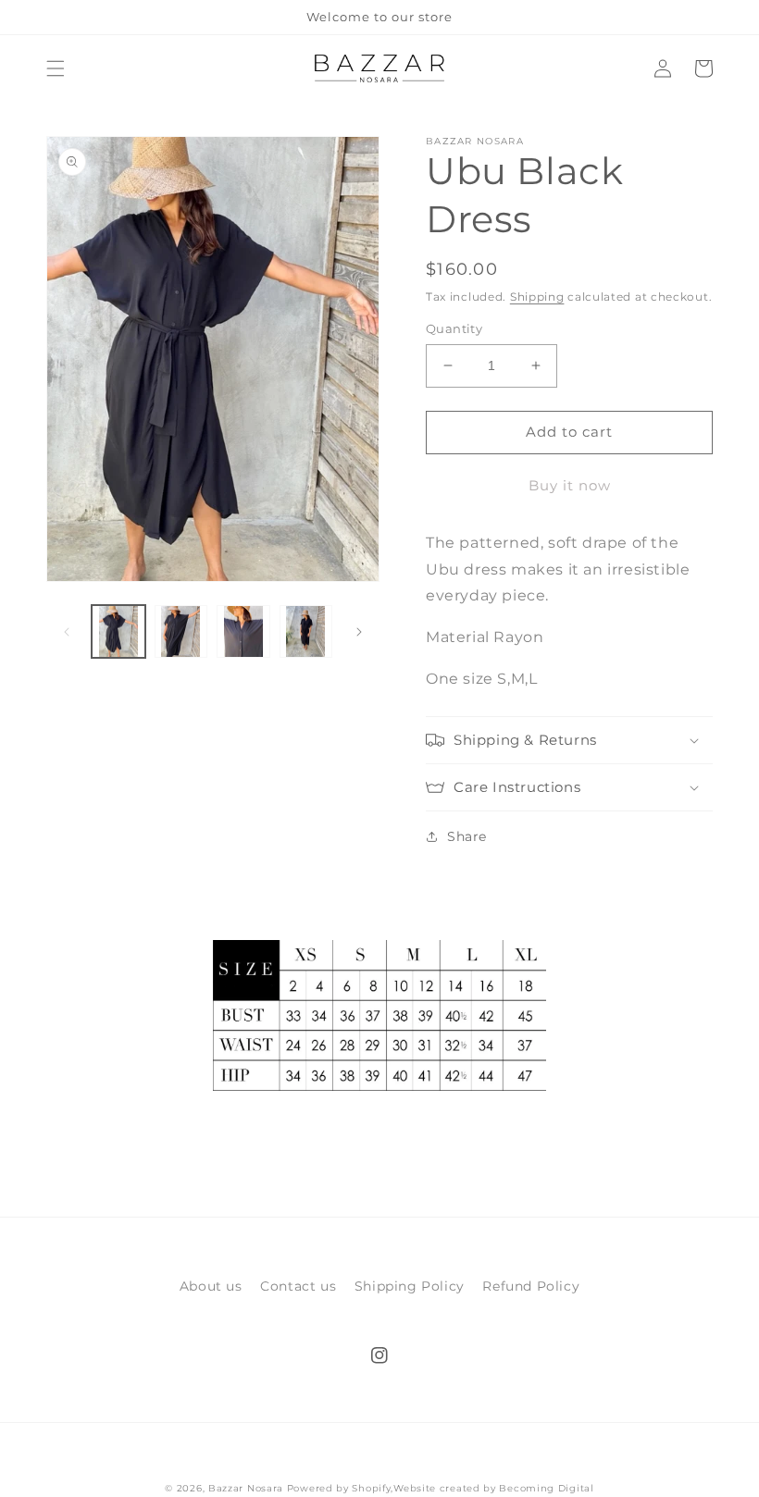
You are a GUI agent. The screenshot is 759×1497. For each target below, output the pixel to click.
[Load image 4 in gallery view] (306, 632)
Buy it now (570, 485)
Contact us (298, 1286)
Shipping (537, 296)
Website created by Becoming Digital (493, 1488)
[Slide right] (359, 632)
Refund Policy (530, 1286)
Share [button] (467, 836)
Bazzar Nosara (245, 1488)
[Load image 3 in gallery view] (243, 632)
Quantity (454, 328)
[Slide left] (66, 632)
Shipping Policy (410, 1286)
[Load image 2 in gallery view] (181, 632)
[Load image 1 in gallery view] (118, 632)
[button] (55, 68)
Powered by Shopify (339, 1488)
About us (211, 1286)
